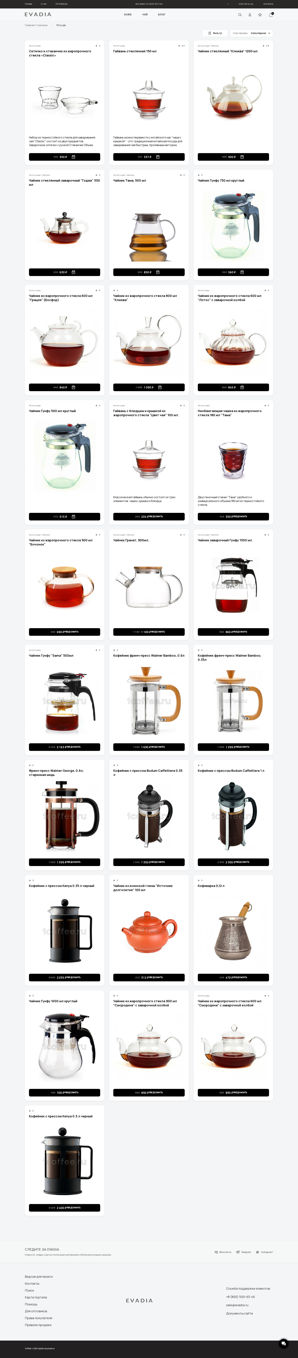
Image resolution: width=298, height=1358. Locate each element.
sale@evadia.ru (237, 1305)
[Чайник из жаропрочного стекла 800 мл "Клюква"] (149, 341)
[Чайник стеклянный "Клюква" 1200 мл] (233, 96)
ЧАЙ (145, 14)
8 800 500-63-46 (246, 4)
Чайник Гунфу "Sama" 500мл (51, 655)
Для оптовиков (36, 1311)
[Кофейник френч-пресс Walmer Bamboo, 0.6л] (149, 700)
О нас (44, 4)
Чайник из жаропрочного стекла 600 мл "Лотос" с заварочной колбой (229, 298)
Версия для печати (39, 1276)
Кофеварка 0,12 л (211, 886)
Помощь (31, 1304)
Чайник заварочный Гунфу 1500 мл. (225, 540)
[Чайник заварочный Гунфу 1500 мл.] (233, 585)
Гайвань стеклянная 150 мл (135, 51)
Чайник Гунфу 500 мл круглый (52, 411)
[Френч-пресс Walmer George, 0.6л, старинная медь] (64, 816)
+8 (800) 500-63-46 (240, 1297)
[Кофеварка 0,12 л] (233, 931)
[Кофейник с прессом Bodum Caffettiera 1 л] (233, 816)
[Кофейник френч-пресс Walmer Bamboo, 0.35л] (233, 700)
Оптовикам (62, 4)
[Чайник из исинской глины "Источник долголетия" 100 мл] (149, 931)
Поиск (29, 1290)
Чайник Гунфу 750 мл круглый (221, 180)
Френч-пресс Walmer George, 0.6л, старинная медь (56, 773)
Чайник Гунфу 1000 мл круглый (53, 1001)
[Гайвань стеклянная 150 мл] (149, 96)
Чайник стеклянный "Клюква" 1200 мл (228, 51)
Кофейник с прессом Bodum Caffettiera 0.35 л (147, 773)
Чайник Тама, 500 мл (129, 180)
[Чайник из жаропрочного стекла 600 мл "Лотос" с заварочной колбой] (233, 341)
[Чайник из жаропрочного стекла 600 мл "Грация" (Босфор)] (64, 341)
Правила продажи (38, 1325)
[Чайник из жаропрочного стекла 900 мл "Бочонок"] (64, 585)
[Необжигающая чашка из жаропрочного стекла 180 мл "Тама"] (233, 456)
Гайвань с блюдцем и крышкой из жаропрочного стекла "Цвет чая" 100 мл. (146, 413)
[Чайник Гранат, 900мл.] (149, 585)
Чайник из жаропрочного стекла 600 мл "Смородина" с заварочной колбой (229, 1003)
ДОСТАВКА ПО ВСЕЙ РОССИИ (149, 4)
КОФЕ (128, 14)
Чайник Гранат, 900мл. (131, 540)
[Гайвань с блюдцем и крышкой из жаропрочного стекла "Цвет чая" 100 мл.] (149, 456)
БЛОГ (162, 14)
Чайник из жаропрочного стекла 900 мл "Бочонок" (61, 542)
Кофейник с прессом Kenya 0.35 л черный (61, 886)
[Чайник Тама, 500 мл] (149, 225)
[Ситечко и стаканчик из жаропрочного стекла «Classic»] (64, 96)
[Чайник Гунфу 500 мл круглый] (64, 456)
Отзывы (28, 4)
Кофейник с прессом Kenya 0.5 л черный (61, 1116)
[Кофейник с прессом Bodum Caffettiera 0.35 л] (149, 816)
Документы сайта (239, 1313)
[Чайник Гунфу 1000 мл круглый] (64, 1046)
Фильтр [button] (217, 33)
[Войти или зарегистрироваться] (250, 14)
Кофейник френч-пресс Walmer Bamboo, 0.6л (149, 655)
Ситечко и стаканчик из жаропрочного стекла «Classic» (60, 53)
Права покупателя (38, 1318)
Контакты (268, 4)
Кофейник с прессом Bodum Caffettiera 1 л (231, 771)
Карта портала (36, 1297)
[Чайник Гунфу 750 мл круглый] (233, 225)
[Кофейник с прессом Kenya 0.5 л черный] (64, 1161)
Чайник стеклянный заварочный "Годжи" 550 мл (64, 182)
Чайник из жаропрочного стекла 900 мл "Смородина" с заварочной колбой (145, 1003)
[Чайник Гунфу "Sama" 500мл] (64, 700)
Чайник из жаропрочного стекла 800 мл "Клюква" (145, 298)
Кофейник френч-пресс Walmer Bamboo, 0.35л (229, 657)
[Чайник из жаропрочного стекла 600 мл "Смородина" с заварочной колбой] (233, 1046)
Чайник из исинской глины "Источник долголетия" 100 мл (143, 888)
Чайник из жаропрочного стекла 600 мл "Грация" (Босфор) (61, 298)
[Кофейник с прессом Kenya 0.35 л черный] (64, 931)
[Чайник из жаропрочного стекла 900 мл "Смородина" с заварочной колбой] (149, 1046)
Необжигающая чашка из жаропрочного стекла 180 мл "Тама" (230, 413)
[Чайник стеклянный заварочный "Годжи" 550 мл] (64, 225)
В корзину (73, 156)
